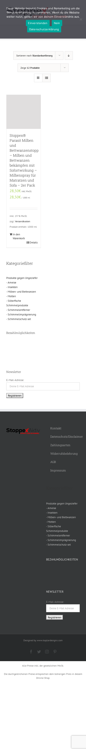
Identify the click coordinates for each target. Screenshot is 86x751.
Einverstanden (37, 23)
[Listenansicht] (46, 78)
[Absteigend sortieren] (69, 55)
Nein (57, 23)
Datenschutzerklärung (44, 29)
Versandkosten (22, 221)
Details (34, 242)
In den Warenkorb (18, 236)
